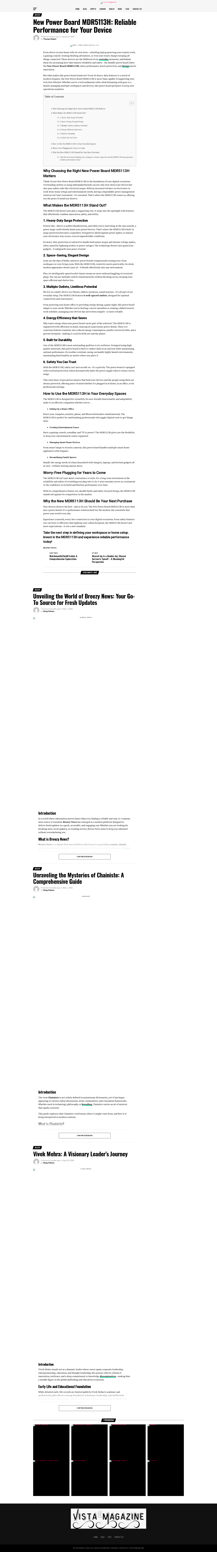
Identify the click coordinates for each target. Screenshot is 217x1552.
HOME (77, 9)
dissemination (108, 1376)
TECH (127, 9)
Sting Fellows (48, 611)
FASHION (103, 9)
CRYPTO (93, 9)
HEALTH (111, 9)
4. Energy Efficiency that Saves (71, 130)
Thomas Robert (49, 39)
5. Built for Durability (67, 134)
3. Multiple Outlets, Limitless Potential (73, 126)
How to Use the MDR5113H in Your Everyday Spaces (74, 144)
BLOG (85, 9)
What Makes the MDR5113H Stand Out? (69, 113)
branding (87, 1104)
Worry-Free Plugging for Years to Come (69, 148)
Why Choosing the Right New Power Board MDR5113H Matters (79, 108)
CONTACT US (137, 9)
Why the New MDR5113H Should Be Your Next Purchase (76, 152)
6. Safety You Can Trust (68, 138)
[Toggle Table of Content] (130, 103)
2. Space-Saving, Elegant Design (71, 122)
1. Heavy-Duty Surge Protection (71, 118)
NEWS (120, 9)
